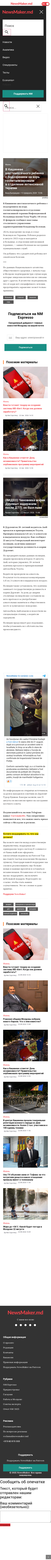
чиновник (24, 913)
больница (8, 297)
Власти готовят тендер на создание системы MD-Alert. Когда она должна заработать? (22, 408)
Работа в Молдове (12, 1399)
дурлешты (20, 909)
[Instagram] (25, 1325)
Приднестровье (11, 1389)
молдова (32, 909)
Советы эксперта (12, 1404)
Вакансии (8, 1357)
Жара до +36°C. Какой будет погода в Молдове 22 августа (22, 1227)
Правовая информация (15, 1362)
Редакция (8, 1347)
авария (8, 904)
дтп (8, 909)
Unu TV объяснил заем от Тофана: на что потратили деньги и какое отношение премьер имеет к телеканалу (24, 1177)
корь (8, 302)
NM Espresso (10, 1384)
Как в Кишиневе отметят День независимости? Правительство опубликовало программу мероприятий (23, 461)
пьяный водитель (10, 913)
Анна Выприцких (12, 193)
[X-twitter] (21, 1325)
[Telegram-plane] (35, 1325)
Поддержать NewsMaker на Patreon (22, 1367)
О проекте (8, 1342)
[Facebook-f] (16, 1325)
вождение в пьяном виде (25, 904)
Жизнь (8, 165)
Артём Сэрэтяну (11, 415)
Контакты (8, 1352)
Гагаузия (8, 1394)
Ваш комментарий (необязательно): (16, 1505)
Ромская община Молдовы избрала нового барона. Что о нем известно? (22, 1020)
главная (21, 297)
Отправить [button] (5, 1525)
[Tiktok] (30, 1325)
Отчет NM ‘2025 (11, 1409)
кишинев (32, 297)
